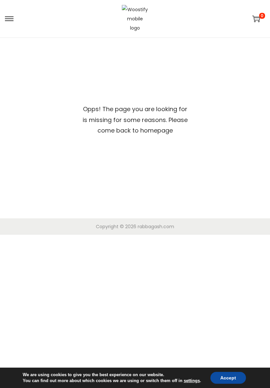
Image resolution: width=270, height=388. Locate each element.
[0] (256, 19)
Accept (228, 377)
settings (192, 380)
